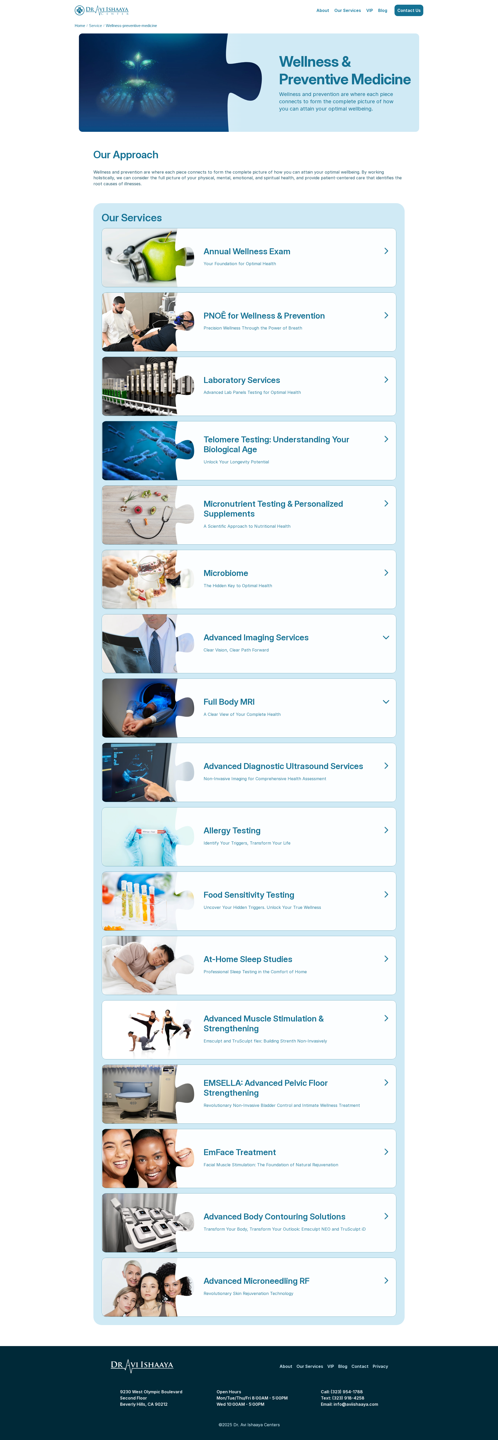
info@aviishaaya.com (356, 1404)
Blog (382, 10)
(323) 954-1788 (347, 1391)
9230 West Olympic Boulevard (151, 1391)
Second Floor (133, 1398)
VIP (369, 10)
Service (95, 25)
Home (80, 25)
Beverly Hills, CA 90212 (144, 1404)
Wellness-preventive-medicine (131, 25)
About (322, 10)
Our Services (347, 10)
